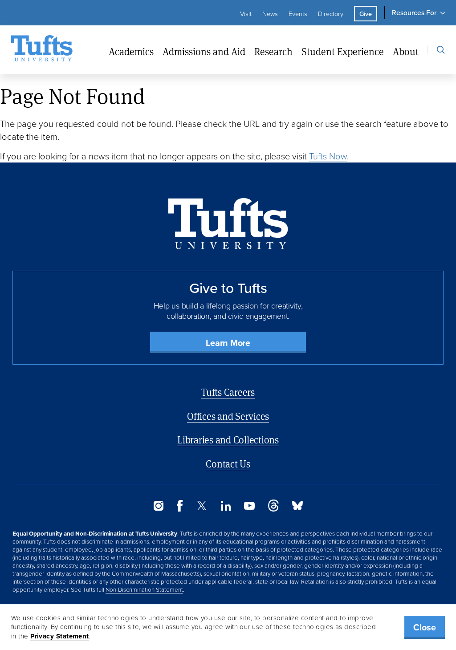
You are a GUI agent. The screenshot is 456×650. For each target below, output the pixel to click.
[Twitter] (202, 507)
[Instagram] (158, 508)
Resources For (414, 12)
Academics (131, 51)
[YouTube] (249, 507)
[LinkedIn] (226, 508)
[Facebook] (180, 509)
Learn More (228, 342)
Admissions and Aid (204, 51)
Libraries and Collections (228, 439)
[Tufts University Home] (42, 50)
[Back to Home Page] (228, 223)
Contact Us (228, 463)
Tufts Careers (228, 392)
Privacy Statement (59, 636)
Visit (246, 13)
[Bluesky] (297, 507)
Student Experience (342, 51)
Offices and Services (228, 416)
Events (298, 13)
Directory (330, 13)
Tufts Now (328, 156)
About (406, 51)
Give (365, 13)
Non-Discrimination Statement (144, 589)
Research (273, 51)
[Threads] (273, 509)
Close (424, 627)
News (270, 13)
